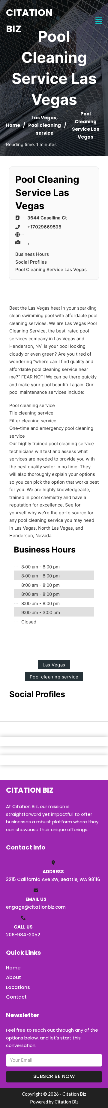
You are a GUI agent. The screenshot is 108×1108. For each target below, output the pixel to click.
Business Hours (32, 254)
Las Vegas (44, 118)
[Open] (98, 21)
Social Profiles (31, 262)
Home (13, 125)
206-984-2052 (23, 935)
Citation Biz (29, 20)
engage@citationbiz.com (36, 907)
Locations (18, 987)
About (13, 977)
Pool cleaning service (54, 677)
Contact (16, 996)
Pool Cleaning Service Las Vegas (51, 269)
